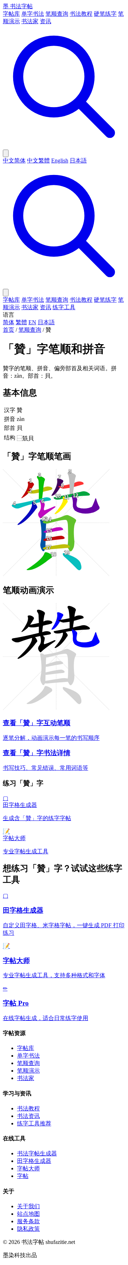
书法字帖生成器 (37, 1153)
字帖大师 (28, 1168)
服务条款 (28, 1221)
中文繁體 (38, 160)
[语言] (6, 153)
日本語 (78, 160)
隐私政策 (28, 1229)
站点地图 (28, 1214)
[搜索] (64, 146)
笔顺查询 (57, 14)
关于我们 (28, 1206)
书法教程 (81, 14)
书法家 (29, 21)
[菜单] (6, 292)
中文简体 (14, 160)
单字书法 (32, 14)
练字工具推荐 (34, 1123)
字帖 (22, 1176)
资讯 (45, 21)
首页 (8, 330)
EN (32, 322)
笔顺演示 (28, 1071)
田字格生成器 (34, 1161)
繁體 (21, 322)
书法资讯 (28, 1116)
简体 (8, 322)
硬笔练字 (105, 14)
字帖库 (11, 14)
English (59, 160)
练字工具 (64, 307)
